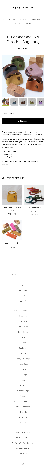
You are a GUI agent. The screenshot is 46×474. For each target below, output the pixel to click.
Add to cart (23, 121)
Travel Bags (23, 364)
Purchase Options (36, 19)
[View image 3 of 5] (23, 102)
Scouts (23, 369)
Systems (23, 343)
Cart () (28, 24)
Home (23, 285)
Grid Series (23, 316)
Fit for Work (23, 337)
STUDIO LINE (23, 417)
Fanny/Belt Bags (23, 359)
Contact (18, 24)
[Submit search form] (34, 274)
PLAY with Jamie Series (23, 311)
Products (6, 19)
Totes (23, 380)
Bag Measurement (23, 448)
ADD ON (23, 423)
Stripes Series (23, 321)
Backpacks (23, 385)
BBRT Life (23, 412)
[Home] (23, 8)
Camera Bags (23, 391)
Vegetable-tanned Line (23, 401)
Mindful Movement (23, 407)
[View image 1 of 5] (5, 102)
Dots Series (23, 327)
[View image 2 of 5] (14, 102)
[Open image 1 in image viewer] (23, 76)
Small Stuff (23, 348)
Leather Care (23, 454)
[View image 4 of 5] (31, 102)
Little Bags (23, 353)
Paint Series (23, 332)
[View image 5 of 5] (40, 102)
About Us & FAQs (19, 19)
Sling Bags (23, 375)
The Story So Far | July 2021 (23, 443)
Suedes (23, 396)
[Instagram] (23, 464)
